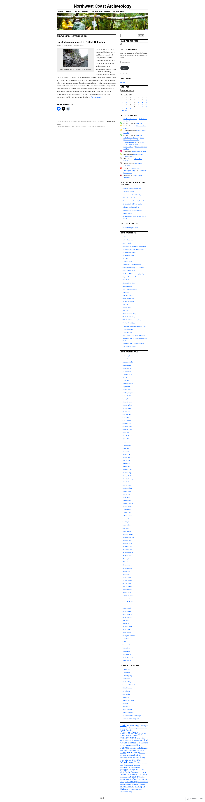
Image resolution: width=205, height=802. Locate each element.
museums (136, 759)
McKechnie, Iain (127, 549)
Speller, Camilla (127, 617)
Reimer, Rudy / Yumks (129, 602)
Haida (123, 752)
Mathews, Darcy (127, 543)
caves (72, 126)
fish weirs (126, 750)
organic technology (134, 765)
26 (142, 106)
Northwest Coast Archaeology (102, 6)
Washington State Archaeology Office (133, 343)
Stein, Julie (126, 620)
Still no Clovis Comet (129, 198)
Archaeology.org (127, 676)
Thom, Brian (126, 629)
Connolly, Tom (127, 423)
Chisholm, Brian (127, 414)
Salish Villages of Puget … (140, 151)
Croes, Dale (126, 433)
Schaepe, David (127, 608)
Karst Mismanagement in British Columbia (81, 42)
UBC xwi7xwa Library (129, 323)
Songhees (137, 779)
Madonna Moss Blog (129, 283)
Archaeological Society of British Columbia (133, 729)
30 (130, 108)
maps (130, 760)
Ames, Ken (126, 359)
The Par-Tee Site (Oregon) (130, 317)
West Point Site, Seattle (129, 346)
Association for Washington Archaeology (134, 246)
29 (126, 108)
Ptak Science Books (128, 700)
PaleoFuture (126, 697)
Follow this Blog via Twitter (130, 228)
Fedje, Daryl (126, 463)
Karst (94, 121)
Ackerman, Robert (128, 356)
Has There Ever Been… (130, 119)
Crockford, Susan (128, 430)
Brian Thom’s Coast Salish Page (132, 264)
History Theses (81, 11)
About (69, 11)
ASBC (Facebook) (128, 240)
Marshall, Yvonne (128, 534)
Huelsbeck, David (128, 503)
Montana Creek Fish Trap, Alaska (132, 204)
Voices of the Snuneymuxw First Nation (134, 335)
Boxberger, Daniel (128, 383)
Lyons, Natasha (127, 531)
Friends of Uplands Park (129, 685)
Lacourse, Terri (127, 519)
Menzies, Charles (127, 559)
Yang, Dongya (127, 654)
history (137, 755)
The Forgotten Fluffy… (130, 170)
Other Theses (119, 11)
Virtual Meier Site (128, 329)
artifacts (132, 735)
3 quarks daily (126, 669)
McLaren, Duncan (128, 553)
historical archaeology (127, 755)
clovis (143, 737)
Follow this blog (129, 49)
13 (146, 102)
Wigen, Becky (126, 648)
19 (142, 104)
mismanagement (88, 126)
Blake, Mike (126, 380)
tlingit (134, 781)
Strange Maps (126, 706)
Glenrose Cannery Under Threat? (132, 188)
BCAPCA (125, 258)
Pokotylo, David (127, 589)
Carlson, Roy (126, 411)
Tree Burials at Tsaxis (134, 168)
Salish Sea (135, 776)
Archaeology (67, 121)
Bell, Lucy (125, 377)
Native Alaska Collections (130, 289)
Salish (127, 777)
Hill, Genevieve (127, 500)
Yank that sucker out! (129, 192)
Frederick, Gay (127, 473)
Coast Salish (128, 740)
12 (142, 102)
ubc (139, 782)
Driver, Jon (126, 451)
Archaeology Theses (101, 11)
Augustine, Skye (127, 374)
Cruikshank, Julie (127, 436)
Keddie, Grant (126, 509)
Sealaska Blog (126, 307)
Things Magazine (127, 709)
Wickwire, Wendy (128, 645)
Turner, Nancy (127, 632)
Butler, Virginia (127, 396)
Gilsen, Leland (127, 476)
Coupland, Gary (127, 426)
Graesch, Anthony (128, 479)
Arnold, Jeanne (127, 371)
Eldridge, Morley (127, 457)
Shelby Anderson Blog (129, 314)
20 (146, 104)
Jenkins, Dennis (127, 506)
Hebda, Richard (127, 497)
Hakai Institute (127, 280)
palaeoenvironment (126, 767)
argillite (122, 735)
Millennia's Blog (127, 286)
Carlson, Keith (127, 408)
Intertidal (139, 757)
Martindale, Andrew (128, 537)
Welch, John (126, 642)
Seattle (127, 779)
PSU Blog (125, 304)
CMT (121, 740)
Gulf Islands (140, 750)
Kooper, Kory (126, 513)
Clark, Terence (127, 420)
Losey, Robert (126, 525)
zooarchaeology (126, 791)
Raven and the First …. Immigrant (132, 210)
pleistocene (138, 770)
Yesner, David (127, 660)
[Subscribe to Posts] (121, 44)
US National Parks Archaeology (132, 715)
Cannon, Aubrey (127, 405)
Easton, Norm (126, 454)
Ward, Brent (126, 639)
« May (122, 110)
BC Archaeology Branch (129, 252)
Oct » (126, 110)
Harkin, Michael (127, 488)
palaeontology (136, 767)
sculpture (122, 779)
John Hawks (126, 694)
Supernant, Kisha (127, 626)
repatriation (133, 774)
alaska (123, 725)
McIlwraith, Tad (127, 546)
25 (138, 106)
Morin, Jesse (126, 565)
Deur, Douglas (127, 445)
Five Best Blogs (127, 682)
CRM (77, 126)
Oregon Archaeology (128, 298)
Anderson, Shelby (128, 362)
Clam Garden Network (129, 271)
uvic (130, 784)
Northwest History (128, 295)
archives (142, 732)
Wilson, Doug (126, 651)
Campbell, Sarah (127, 402)
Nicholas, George (127, 580)
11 (138, 102)
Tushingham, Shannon (129, 636)
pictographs (132, 770)
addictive (122, 82)
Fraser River (132, 750)
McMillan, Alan (127, 556)
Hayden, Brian (127, 491)
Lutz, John (125, 528)
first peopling (132, 748)
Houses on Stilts (127, 213)
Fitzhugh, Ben (126, 466)
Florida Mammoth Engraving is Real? (133, 201)
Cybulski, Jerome (127, 439)
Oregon (126, 765)
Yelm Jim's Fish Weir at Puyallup (132, 195)
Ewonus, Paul (126, 460)
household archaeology (127, 757)
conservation (138, 740)
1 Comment (111, 121)
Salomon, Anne (127, 605)
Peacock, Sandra (127, 586)
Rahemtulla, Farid (128, 596)
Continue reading (97, 97)
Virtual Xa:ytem (127, 332)
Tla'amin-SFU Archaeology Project (132, 320)
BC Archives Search (128, 255)
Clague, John (126, 417)
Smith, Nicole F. (127, 614)
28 (122, 108)
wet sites (139, 789)
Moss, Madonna (127, 568)
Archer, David (127, 368)
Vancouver (135, 784)
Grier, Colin (126, 482)
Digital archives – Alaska (130, 277)
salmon (143, 777)
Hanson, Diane (127, 485)
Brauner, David (127, 390)
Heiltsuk (142, 753)
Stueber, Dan (126, 623)
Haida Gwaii (132, 752)
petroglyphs (124, 769)
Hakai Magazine (127, 688)
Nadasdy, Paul (127, 577)
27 (146, 106)
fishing (142, 747)
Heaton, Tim (126, 494)
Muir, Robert (126, 574)
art (127, 735)
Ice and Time (126, 691)
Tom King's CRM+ (128, 712)
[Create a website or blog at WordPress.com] (101, 798)
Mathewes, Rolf (127, 540)
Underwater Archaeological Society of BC (134, 326)
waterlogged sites (130, 789)
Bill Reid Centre (127, 261)
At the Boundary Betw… (130, 138)
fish (138, 748)
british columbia (128, 737)
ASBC (124, 237)
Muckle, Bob (126, 571)
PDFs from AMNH (128, 301)
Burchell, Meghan (128, 393)
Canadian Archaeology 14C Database (133, 267)
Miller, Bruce (126, 562)
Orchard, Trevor (127, 583)
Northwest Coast (100, 126)
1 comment (80, 45)
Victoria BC (129, 786)
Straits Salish (128, 782)
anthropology (133, 725)
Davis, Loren (126, 442)
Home (60, 11)
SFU (131, 779)
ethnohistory (132, 745)
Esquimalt (124, 745)
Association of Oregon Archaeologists (133, 249)
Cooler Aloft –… (128, 147)
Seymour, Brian (127, 611)
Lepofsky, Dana (127, 522)
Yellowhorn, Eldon (128, 657)
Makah (126, 760)
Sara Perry (125, 703)
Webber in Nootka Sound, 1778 (131, 207)
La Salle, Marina (127, 516)
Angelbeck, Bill (127, 365)
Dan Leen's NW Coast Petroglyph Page (134, 274)
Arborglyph (138, 123)
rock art (139, 774)
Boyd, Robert (126, 386)
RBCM (127, 774)
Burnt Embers (126, 679)
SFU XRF (125, 311)
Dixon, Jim (126, 448)
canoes (138, 738)
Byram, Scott (126, 399)
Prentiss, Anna (127, 592)
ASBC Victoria (127, 243)
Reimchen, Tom (127, 599)
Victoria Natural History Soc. (131, 719)
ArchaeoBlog (126, 672)
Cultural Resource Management (82, 121)
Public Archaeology (133, 771)
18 (138, 104)
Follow (125, 68)
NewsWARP (126, 292)
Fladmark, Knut (127, 469)
